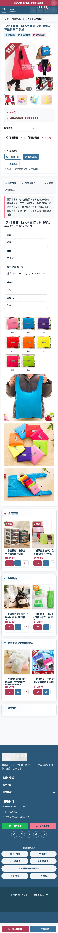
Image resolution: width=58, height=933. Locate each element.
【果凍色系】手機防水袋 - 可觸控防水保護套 (44, 680)
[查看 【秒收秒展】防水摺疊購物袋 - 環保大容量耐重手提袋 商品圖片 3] (47, 99)
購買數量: (8, 128)
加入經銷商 (45, 826)
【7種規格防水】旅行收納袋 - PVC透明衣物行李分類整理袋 (16, 681)
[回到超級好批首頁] (29, 757)
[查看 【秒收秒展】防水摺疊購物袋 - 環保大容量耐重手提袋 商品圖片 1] (22, 99)
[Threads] (29, 834)
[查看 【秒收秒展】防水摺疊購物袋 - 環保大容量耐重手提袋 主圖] (29, 67)
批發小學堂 (8, 777)
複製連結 (14, 163)
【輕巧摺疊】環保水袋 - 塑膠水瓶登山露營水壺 (44, 616)
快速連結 (7, 792)
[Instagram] (22, 834)
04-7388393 (11, 811)
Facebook (14, 156)
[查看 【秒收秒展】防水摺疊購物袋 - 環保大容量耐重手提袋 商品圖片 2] (34, 99)
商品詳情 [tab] (11, 182)
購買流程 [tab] (48, 182)
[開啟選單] (53, 10)
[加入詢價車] (17, 563)
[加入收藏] (25, 563)
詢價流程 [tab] (11, 190)
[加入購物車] (9, 563)
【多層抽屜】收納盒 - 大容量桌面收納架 (16, 552)
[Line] (36, 834)
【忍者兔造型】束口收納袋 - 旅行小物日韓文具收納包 (16, 616)
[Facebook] (14, 834)
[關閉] (54, 3)
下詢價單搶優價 (31, 118)
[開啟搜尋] (33, 10)
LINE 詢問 (32, 156)
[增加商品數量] (33, 128)
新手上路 (7, 784)
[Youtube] (44, 834)
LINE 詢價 (17, 826)
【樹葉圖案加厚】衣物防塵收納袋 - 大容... (44, 552)
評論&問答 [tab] (30, 182)
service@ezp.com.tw (15, 806)
